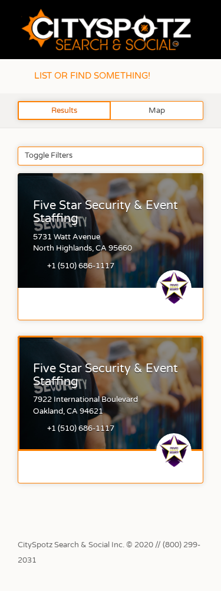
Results (64, 110)
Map (157, 110)
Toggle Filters (48, 155)
